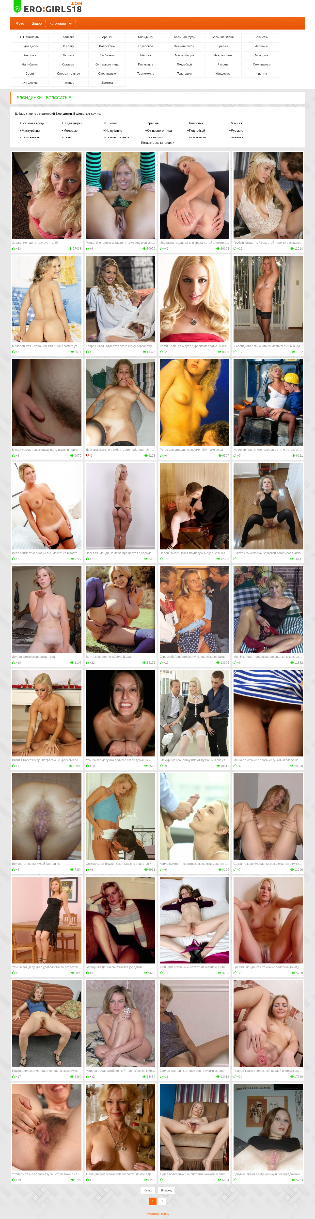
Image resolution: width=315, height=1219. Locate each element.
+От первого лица (158, 130)
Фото (20, 23)
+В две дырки (72, 123)
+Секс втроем (30, 138)
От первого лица (107, 64)
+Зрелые (151, 123)
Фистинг (261, 73)
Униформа (223, 73)
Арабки (107, 37)
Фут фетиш (30, 82)
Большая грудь (184, 37)
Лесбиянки (107, 55)
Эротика (107, 82)
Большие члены (223, 37)
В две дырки (29, 46)
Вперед (166, 1190)
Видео (37, 23)
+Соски (67, 138)
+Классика (195, 123)
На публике (30, 64)
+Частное (236, 138)
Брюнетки (261, 37)
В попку (68, 46)
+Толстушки (154, 138)
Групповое (145, 46)
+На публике (112, 130)
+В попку (110, 123)
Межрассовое (223, 55)
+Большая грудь (32, 123)
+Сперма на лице (116, 138)
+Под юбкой (196, 130)
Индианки (261, 46)
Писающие (145, 64)
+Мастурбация (30, 130)
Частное (68, 82)
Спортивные (107, 73)
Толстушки (184, 73)
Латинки (68, 55)
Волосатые (107, 46)
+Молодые (70, 130)
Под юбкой (184, 64)
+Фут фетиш (196, 138)
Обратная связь (157, 1214)
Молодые (261, 55)
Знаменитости (184, 46)
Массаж (145, 55)
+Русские (236, 130)
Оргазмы (68, 64)
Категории (57, 23)
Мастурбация (184, 55)
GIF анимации (30, 37)
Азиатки (68, 37)
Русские (223, 64)
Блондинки (145, 37)
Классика (29, 55)
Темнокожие (145, 73)
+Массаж (236, 123)
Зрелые (223, 46)
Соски (30, 73)
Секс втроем (261, 64)
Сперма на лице (68, 73)
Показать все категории (157, 142)
